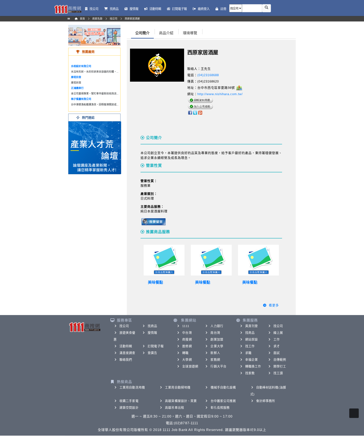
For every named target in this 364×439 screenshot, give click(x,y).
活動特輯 (125, 346)
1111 (185, 326)
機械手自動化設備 (223, 387)
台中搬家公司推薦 (223, 401)
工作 (276, 339)
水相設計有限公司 (81, 66)
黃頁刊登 (251, 326)
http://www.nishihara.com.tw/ (220, 94)
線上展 (278, 332)
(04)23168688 (208, 75)
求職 (248, 353)
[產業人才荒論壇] (94, 147)
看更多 (274, 305)
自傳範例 (279, 359)
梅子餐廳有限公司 (81, 99)
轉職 (185, 353)
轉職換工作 (253, 366)
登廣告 (152, 353)
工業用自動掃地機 (177, 387)
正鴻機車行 (77, 88)
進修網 (187, 346)
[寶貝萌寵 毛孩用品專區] (94, 35)
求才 (276, 346)
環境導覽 (190, 33)
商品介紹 (166, 33)
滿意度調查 (127, 353)
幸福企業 (251, 359)
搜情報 (152, 332)
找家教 (250, 373)
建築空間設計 (129, 407)
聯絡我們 (125, 359)
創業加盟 (216, 339)
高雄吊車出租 (174, 407)
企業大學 (216, 346)
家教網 (215, 359)
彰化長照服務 (220, 407)
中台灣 (187, 332)
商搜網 (187, 339)
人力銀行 (216, 326)
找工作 (250, 346)
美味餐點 (155, 282)
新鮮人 (215, 353)
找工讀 (278, 373)
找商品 (152, 326)
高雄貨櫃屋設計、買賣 (181, 401)
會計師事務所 (265, 401)
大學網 (187, 359)
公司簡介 (142, 33)
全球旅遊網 (190, 366)
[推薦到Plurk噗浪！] (200, 112)
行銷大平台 (218, 366)
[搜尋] (266, 8)
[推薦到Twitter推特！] (195, 112)
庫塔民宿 (76, 77)
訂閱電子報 (156, 346)
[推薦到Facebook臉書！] (190, 112)
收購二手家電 (129, 401)
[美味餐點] (164, 260)
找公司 (124, 326)
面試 (276, 353)
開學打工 (279, 366)
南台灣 (215, 332)
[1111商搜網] (68, 9)
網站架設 (251, 339)
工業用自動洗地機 (132, 387)
